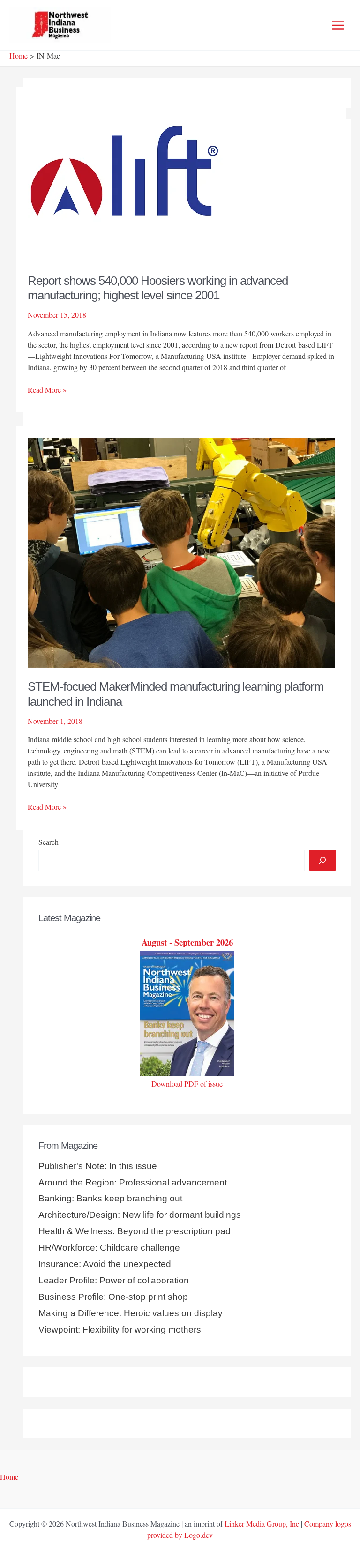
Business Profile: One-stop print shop (113, 1297)
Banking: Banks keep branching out (110, 1198)
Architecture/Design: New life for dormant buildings (139, 1215)
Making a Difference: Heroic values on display (130, 1313)
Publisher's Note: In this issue (97, 1166)
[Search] (322, 860)
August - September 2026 (187, 942)
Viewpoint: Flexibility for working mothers (119, 1329)
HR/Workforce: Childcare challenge (109, 1247)
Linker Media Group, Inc (262, 1523)
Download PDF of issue (187, 1083)
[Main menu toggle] (338, 25)
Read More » (47, 389)
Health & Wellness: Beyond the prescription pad (134, 1231)
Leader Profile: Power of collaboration (113, 1280)
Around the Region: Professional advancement (132, 1182)
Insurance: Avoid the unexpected (104, 1264)
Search (48, 842)
